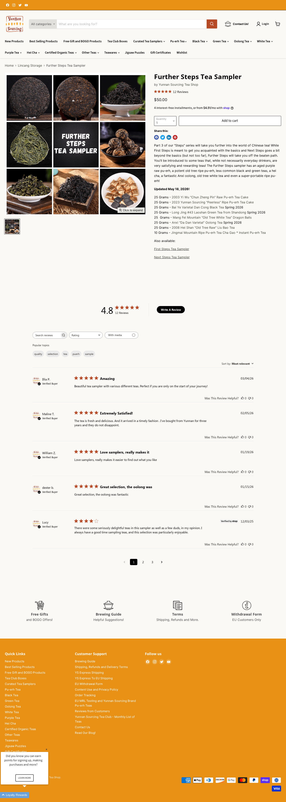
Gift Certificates (160, 52)
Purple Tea (12, 52)
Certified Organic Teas (60, 52)
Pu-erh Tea (177, 41)
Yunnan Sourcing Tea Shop (178, 84)
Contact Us (82, 727)
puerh (76, 354)
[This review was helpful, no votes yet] (242, 398)
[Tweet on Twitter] (162, 137)
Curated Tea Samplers (148, 41)
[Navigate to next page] (161, 562)
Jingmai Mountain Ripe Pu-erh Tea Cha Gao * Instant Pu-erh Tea (218, 233)
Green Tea (220, 41)
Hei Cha (32, 52)
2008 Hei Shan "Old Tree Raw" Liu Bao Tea (203, 227)
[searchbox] (46, 335)
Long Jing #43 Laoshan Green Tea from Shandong (209, 212)
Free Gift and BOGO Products (82, 41)
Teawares (111, 52)
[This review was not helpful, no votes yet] (249, 398)
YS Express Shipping (89, 672)
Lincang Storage (30, 65)
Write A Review (171, 309)
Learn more (24, 778)
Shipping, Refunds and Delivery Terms (101, 667)
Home (9, 65)
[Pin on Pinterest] (175, 137)
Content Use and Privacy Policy (96, 689)
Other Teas (89, 52)
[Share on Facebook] (156, 137)
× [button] (46, 749)
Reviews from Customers (92, 711)
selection (53, 354)
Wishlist (182, 52)
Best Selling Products (43, 41)
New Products (14, 41)
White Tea (264, 41)
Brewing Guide (85, 661)
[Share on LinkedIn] (169, 137)
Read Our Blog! (85, 733)
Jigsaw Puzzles (135, 52)
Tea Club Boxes (117, 41)
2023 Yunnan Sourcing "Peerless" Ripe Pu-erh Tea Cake (213, 202)
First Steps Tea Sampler (171, 249)
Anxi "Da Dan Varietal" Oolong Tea (197, 222)
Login (265, 24)
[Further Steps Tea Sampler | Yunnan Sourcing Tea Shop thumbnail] (12, 226)
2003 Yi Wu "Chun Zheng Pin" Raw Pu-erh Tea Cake (210, 197)
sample (89, 354)
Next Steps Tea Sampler (172, 257)
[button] (29, 795)
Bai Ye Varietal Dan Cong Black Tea (198, 207)
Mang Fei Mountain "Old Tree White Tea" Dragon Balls (212, 217)
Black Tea (198, 41)
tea (65, 354)
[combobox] (86, 335)
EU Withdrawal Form (89, 684)
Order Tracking (85, 695)
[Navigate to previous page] (124, 562)
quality (38, 354)
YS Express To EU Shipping (94, 678)
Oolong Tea (242, 41)
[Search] (212, 23)
